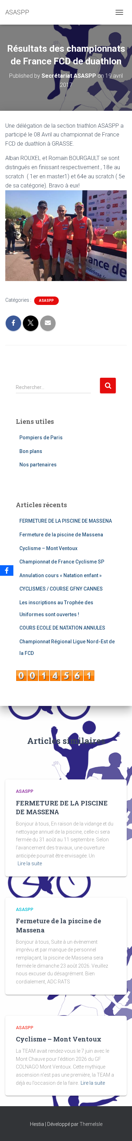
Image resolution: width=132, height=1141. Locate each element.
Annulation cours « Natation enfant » (60, 575)
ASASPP (46, 300)
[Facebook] (6, 570)
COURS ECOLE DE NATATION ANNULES (62, 628)
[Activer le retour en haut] (118, 1127)
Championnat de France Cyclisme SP (61, 562)
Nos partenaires (38, 464)
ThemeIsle (91, 1124)
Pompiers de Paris (41, 437)
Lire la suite (30, 863)
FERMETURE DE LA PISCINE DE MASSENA (65, 521)
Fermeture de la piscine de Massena (61, 534)
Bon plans (30, 451)
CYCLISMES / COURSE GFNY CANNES (61, 589)
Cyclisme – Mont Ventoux (48, 548)
